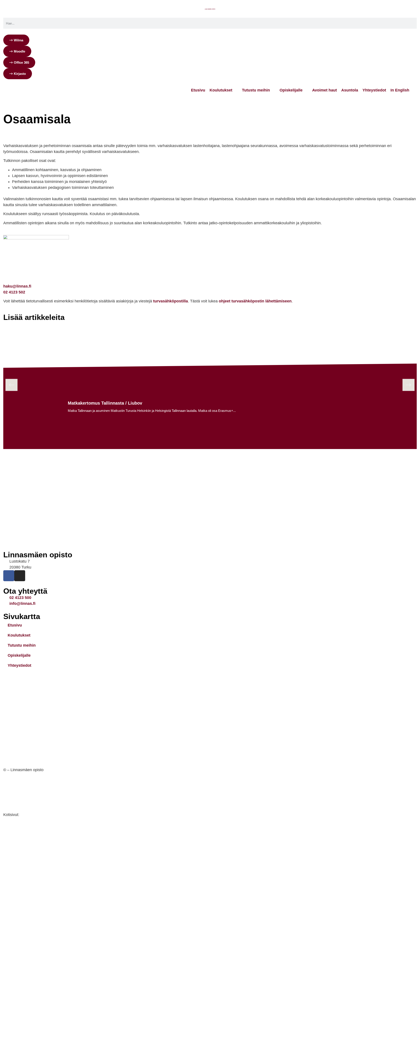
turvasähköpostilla (170, 301)
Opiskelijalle (19, 655)
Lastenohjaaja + (68, 128)
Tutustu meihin (22, 645)
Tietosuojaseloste (20, 785)
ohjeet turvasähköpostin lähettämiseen (255, 301)
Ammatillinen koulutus (35, 128)
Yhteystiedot (19, 665)
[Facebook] (8, 575)
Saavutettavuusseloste (24, 800)
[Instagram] (19, 575)
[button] (11, 385)
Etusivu (9, 128)
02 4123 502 (14, 292)
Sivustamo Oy (33, 814)
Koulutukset (19, 635)
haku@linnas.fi (17, 286)
